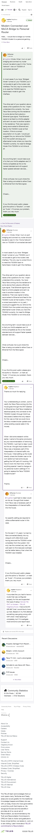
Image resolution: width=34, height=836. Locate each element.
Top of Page (17, 706)
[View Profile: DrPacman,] (5, 55)
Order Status (5, 755)
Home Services (6, 14)
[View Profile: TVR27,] (3, 673)
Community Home (6, 706)
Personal (4, 2)
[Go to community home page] (8, 10)
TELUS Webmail (7, 785)
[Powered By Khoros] (17, 715)
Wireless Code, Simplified (10, 768)
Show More (6, 42)
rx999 (15, 660)
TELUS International (8, 780)
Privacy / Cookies (7, 771)
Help (2, 709)
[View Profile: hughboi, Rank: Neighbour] (3, 20)
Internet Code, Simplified (10, 763)
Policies (4, 733)
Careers (4, 728)
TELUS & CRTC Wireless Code (12, 766)
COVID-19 (4, 757)
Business (12, 2)
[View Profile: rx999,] (3, 659)
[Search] (19, 10)
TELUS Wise (5, 787)
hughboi (9, 19)
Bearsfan (16, 667)
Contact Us (5, 742)
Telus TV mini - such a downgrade (18, 658)
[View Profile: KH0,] (3, 652)
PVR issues (10, 672)
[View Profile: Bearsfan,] (3, 666)
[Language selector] (15, 10)
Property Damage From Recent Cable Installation (17, 644)
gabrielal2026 (20, 646)
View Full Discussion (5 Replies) (11, 223)
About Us (4, 723)
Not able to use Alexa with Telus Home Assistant (18, 665)
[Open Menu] (31, 14)
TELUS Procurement (8, 782)
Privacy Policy (27, 706)
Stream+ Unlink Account (15, 651)
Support (4, 740)
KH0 (17, 653)
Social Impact (5, 5)
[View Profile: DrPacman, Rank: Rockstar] (4, 231)
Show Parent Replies (6, 226)
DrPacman (10, 54)
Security (4, 773)
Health (20, 2)
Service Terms (6, 752)
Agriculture (29, 2)
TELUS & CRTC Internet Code (12, 761)
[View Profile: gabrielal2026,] (3, 645)
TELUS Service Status (9, 736)
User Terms (5, 750)
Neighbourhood (6, 745)
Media (3, 731)
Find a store (5, 747)
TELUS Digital (6, 777)
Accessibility (5, 726)
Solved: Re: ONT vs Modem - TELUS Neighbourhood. (18, 604)
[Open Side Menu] (2, 10)
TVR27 (16, 674)
